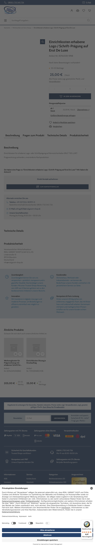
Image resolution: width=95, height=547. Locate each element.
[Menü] (91, 521)
